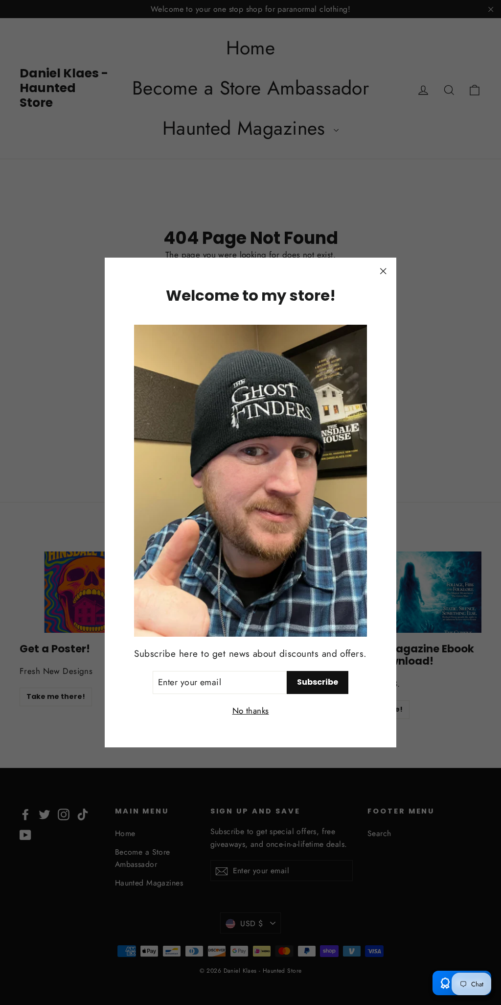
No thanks (250, 711)
